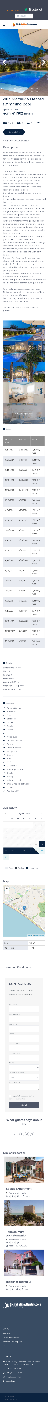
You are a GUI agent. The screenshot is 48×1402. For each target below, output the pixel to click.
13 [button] (31, 88)
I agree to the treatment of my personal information (22, 1097)
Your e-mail (13, 1024)
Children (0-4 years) (16, 1073)
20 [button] (6, 91)
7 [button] (16, 88)
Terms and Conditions (12, 1337)
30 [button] (31, 91)
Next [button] (44, 63)
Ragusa (14, 109)
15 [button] (35, 88)
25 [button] (18, 91)
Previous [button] (4, 63)
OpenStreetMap (39, 935)
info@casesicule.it (13, 1377)
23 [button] (14, 91)
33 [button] (38, 91)
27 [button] (23, 91)
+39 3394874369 (23, 994)
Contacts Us (14, 132)
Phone (11, 1034)
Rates (8, 429)
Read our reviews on (15, 10)
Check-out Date (15, 1053)
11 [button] (26, 88)
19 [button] (45, 88)
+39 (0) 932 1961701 (24, 990)
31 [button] (33, 91)
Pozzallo (22, 1193)
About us (6, 1334)
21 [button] (9, 91)
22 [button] (11, 91)
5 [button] (11, 88)
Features (10, 703)
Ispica (6, 109)
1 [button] (1, 88)
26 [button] (21, 91)
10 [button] (23, 88)
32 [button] (35, 91)
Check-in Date (14, 1043)
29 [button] (28, 91)
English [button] (24, 16)
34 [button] (40, 91)
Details (9, 663)
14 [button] (33, 88)
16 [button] (38, 88)
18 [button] (43, 88)
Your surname (14, 1014)
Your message (14, 1082)
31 (6, 857)
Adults (11, 1063)
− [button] (7, 892)
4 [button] (9, 88)
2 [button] (4, 88)
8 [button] (18, 88)
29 (36, 851)
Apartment (13, 1193)
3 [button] (6, 88)
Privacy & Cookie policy (12, 1341)
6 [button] (14, 88)
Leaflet (30, 935)
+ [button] (7, 888)
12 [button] (28, 88)
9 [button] (21, 88)
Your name (13, 1004)
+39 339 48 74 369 (14, 1368)
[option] (24, 62)
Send (24, 1105)
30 (42, 851)
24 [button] (16, 91)
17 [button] (40, 88)
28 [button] (26, 91)
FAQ (4, 1345)
